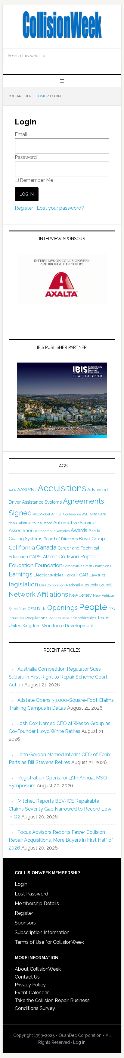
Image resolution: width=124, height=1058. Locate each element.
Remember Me (36, 180)
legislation (23, 584)
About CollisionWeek (38, 969)
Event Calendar (32, 992)
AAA (12, 490)
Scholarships (84, 617)
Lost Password (31, 894)
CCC (53, 557)
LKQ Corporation (52, 585)
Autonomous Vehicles (52, 531)
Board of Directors (61, 538)
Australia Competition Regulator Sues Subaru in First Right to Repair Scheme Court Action (58, 677)
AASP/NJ (26, 489)
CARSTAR (39, 556)
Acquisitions (62, 488)
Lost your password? (60, 208)
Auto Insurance (40, 523)
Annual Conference (66, 514)
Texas (103, 618)
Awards (79, 530)
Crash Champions (97, 566)
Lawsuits (97, 575)
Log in (79, 1042)
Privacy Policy (30, 985)
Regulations (36, 617)
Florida (69, 575)
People (93, 607)
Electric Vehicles (48, 575)
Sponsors (25, 923)
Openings (62, 607)
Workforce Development (67, 625)
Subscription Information (42, 932)
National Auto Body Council (89, 585)
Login (21, 884)
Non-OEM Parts (32, 608)
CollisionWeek (62, 24)
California (22, 547)
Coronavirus (73, 566)
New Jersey (80, 595)
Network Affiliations (38, 594)
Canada (46, 547)
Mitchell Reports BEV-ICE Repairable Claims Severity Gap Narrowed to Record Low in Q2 (60, 809)
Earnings (21, 574)
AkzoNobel (41, 514)
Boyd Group (92, 538)
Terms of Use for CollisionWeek (49, 942)
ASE (85, 514)
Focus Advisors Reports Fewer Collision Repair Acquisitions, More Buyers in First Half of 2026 (61, 840)
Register (24, 208)
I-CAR (82, 574)
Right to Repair (60, 618)
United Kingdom (25, 625)
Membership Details (37, 903)
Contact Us (27, 977)
